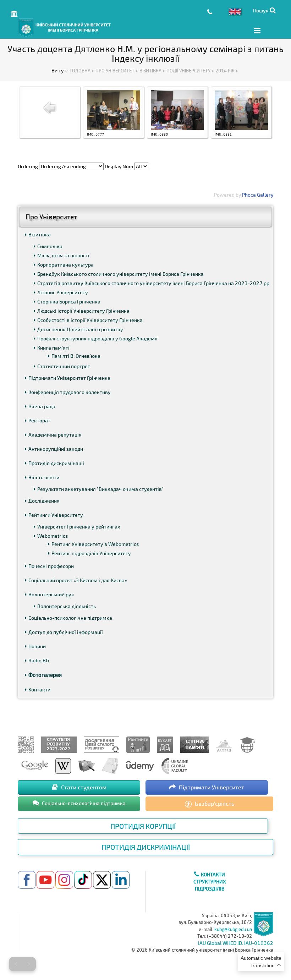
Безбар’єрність (213, 803)
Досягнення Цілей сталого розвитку (80, 329)
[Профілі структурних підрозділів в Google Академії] (34, 765)
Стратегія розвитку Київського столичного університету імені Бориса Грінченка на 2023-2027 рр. (153, 283)
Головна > (82, 70)
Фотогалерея (45, 675)
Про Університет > (116, 70)
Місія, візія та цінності (63, 255)
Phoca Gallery (257, 195)
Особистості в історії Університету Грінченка (90, 320)
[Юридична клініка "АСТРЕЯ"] (224, 744)
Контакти (39, 689)
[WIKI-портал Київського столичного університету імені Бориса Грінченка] (63, 765)
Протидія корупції (143, 826)
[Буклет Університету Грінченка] (165, 744)
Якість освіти (43, 477)
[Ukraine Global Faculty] (174, 765)
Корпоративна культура (65, 265)
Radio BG (38, 660)
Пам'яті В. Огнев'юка (75, 356)
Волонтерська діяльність (66, 606)
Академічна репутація (55, 435)
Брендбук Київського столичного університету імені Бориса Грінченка (120, 274)
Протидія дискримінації (56, 463)
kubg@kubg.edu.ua (233, 929)
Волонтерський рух (51, 594)
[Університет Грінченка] (26, 744)
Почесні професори (51, 566)
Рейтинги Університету (55, 515)
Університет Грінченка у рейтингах (78, 527)
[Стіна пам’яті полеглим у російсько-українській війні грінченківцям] (194, 744)
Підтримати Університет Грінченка (69, 378)
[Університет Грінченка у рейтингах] (138, 744)
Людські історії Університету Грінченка (83, 311)
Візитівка (39, 234)
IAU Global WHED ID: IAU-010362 (235, 943)
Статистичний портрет (63, 366)
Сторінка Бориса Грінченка (68, 302)
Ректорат (39, 420)
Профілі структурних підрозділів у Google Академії (97, 338)
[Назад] (16, 964)
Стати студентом (83, 787)
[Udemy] (139, 765)
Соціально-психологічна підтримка (70, 618)
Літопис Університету (62, 292)
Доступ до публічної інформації (65, 632)
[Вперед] (28, 964)
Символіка (49, 246)
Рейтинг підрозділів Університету (91, 553)
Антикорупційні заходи (55, 449)
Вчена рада (41, 406)
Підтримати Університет (210, 787)
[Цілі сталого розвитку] (101, 744)
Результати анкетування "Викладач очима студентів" (100, 489)
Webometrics (52, 536)
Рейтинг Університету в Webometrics (95, 544)
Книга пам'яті (53, 348)
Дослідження (44, 501)
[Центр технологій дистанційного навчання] (247, 744)
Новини (37, 646)
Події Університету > (190, 70)
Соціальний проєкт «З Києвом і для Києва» (77, 580)
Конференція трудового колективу (69, 392)
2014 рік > (226, 70)
